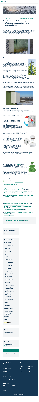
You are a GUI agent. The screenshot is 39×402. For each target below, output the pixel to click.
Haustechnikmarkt (7, 310)
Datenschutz (13, 387)
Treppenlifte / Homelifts (9, 291)
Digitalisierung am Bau (8, 308)
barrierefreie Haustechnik (8, 299)
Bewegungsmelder (8, 276)
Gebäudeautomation (9, 245)
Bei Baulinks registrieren (8, 332)
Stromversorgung (7, 303)
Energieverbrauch (7, 305)
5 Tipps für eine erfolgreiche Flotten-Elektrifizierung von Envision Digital (17, 188)
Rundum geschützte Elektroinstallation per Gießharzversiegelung (16, 203)
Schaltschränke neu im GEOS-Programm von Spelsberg (14, 205)
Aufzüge (6, 253)
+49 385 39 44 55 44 (7, 373)
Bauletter (5, 345)
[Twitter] (9, 379)
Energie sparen (30, 366)
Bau (20, 364)
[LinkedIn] (13, 379)
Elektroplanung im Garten (9, 215)
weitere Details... (7, 198)
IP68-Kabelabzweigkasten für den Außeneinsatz (13, 209)
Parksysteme (7, 254)
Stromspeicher (9, 265)
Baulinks (4, 18)
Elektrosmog (6, 300)
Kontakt (4, 390)
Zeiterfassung (7, 282)
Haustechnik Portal (7, 257)
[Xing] (15, 379)
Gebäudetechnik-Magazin (18, 220)
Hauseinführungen (10, 263)
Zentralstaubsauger (9, 288)
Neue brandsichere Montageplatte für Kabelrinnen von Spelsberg (16, 191)
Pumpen (6, 256)
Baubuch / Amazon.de (24, 222)
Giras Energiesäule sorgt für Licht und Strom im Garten (14, 189)
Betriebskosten (6, 307)
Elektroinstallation (9, 220)
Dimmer (6, 274)
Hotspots (29, 364)
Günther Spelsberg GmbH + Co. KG (10, 184)
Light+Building (8, 313)
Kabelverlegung (10, 262)
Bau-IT (21, 371)
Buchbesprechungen (7, 316)
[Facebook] (11, 379)
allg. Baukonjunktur (9, 311)
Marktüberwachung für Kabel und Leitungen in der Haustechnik (15, 210)
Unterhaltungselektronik (9, 250)
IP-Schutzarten (9, 271)
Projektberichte (6, 317)
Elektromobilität (8, 294)
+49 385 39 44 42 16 (7, 375)
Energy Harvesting (8, 277)
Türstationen (7, 248)
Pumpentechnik (8, 296)
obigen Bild (28, 153)
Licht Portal (6, 319)
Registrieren (5, 388)
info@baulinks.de (7, 376)
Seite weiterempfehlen (8, 335)
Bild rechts (11, 140)
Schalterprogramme (9, 247)
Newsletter (5, 385)
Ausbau (21, 366)
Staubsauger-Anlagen (9, 251)
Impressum (13, 385)
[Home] (11, 363)
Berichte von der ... (7, 320)
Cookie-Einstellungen (14, 388)
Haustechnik (16, 222)
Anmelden (4, 387)
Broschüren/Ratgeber (8, 314)
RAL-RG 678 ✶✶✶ (10, 270)
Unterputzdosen (10, 260)
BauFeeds (29, 371)
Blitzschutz (9, 268)
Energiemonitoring (8, 280)
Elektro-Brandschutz (10, 267)
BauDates (29, 368)
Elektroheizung (8, 287)
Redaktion (8, 18)
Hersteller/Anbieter (7, 242)
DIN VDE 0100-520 (30, 111)
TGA (20, 368)
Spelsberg (6, 232)
